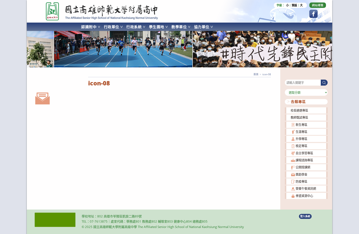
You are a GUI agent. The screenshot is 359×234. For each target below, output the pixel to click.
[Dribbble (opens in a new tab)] (317, 5)
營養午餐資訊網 (306, 188)
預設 (294, 5)
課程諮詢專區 (304, 160)
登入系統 (305, 216)
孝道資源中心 (304, 196)
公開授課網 (303, 167)
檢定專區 (301, 146)
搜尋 (288, 77)
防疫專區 (301, 181)
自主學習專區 (304, 153)
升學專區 (301, 139)
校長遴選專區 (299, 110)
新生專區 (301, 125)
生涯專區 (301, 132)
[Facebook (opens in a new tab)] (313, 14)
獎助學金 (301, 174)
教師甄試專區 (299, 117)
